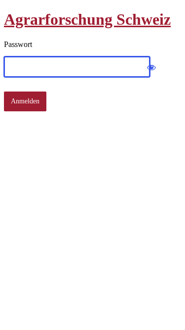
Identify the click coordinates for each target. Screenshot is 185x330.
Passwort (18, 44)
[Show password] (151, 67)
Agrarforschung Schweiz (87, 19)
